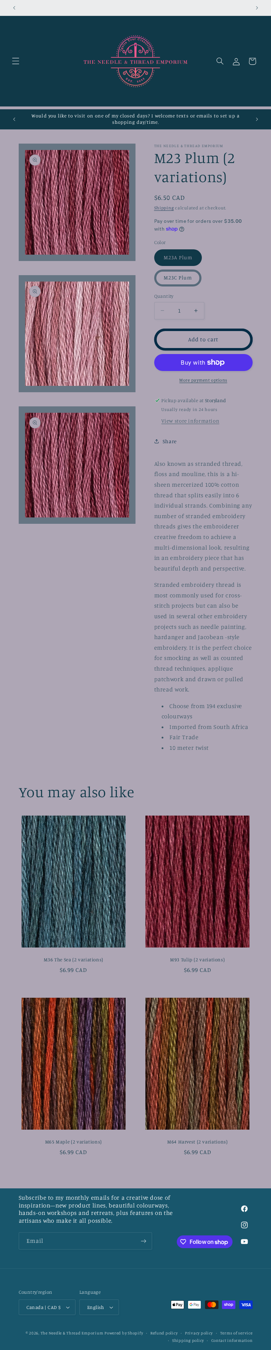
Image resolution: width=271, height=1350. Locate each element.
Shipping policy (188, 1340)
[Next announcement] (257, 8)
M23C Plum (178, 277)
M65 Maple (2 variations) (73, 1142)
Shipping (164, 207)
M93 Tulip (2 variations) (197, 959)
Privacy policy (199, 1333)
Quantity (164, 296)
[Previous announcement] (14, 8)
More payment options (203, 380)
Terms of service (236, 1333)
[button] (15, 61)
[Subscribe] (143, 1241)
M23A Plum (178, 257)
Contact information (232, 1340)
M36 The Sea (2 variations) (73, 959)
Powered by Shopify (123, 1333)
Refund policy (164, 1333)
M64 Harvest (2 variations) (197, 1142)
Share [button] (170, 441)
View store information (190, 421)
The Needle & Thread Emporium (72, 1333)
